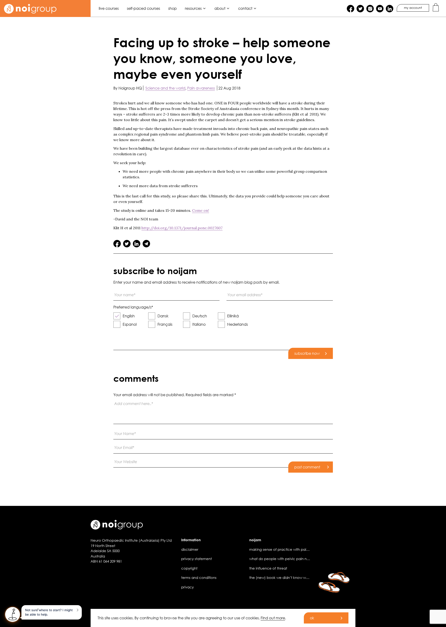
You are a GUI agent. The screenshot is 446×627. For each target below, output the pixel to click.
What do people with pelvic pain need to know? (289, 558)
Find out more (273, 617)
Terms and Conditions (198, 577)
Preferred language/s (133, 307)
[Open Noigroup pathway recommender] (12, 614)
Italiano (199, 324)
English (129, 315)
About (219, 8)
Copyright (189, 568)
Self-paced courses (143, 8)
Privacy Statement (196, 558)
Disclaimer (189, 549)
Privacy (187, 587)
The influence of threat (268, 568)
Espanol (130, 324)
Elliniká (233, 315)
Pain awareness (201, 88)
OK (312, 617)
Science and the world (165, 88)
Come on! (200, 210)
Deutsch (199, 315)
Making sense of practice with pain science (286, 549)
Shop (172, 8)
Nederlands (237, 324)
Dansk (162, 315)
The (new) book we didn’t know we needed (286, 577)
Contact (245, 8)
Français (164, 324)
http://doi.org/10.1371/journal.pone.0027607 (182, 228)
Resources (193, 8)
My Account (413, 8)
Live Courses (109, 8)
